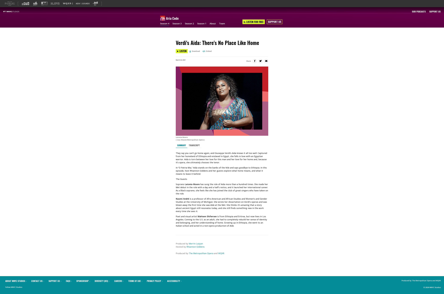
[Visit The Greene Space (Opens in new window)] (95, 4)
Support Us (435, 11)
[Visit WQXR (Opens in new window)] (68, 4)
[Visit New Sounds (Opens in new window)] (83, 3)
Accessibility (173, 280)
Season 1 (201, 24)
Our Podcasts (419, 11)
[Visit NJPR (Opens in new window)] (55, 3)
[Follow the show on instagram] (34, 286)
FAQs (68, 280)
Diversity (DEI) (101, 280)
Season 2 (189, 24)
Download (196, 51)
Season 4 (164, 24)
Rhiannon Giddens (196, 246)
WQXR (221, 253)
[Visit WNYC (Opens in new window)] (25, 3)
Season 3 (177, 24)
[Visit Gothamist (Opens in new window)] (35, 3)
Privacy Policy (154, 280)
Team (222, 24)
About (213, 24)
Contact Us (36, 280)
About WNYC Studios (15, 280)
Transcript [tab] (194, 145)
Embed (209, 51)
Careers (118, 280)
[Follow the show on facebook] (26, 286)
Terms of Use (134, 280)
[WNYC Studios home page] (14, 11)
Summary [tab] (181, 145)
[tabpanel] (222, 189)
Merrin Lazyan (196, 243)
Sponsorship (82, 280)
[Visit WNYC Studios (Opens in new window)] (44, 3)
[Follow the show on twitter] (30, 286)
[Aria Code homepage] (163, 18)
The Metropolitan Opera (201, 253)
